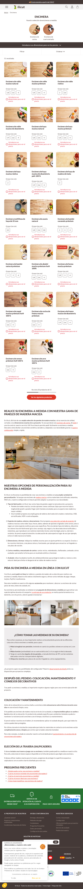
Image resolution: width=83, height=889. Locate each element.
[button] (4, 885)
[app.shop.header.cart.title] (77, 7)
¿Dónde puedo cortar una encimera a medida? (24, 771)
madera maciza (41, 497)
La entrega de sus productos (41, 592)
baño (74, 423)
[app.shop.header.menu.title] (5, 7)
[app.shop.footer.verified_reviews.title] (70, 799)
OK (56, 842)
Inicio (6, 12)
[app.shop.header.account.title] (72, 7)
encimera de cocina (63, 423)
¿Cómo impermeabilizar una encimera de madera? (25, 781)
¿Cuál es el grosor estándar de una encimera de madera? (27, 774)
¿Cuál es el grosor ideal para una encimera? (23, 778)
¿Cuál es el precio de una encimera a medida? (23, 776)
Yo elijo (13, 878)
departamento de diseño (58, 669)
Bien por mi (36, 878)
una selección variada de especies (62, 521)
